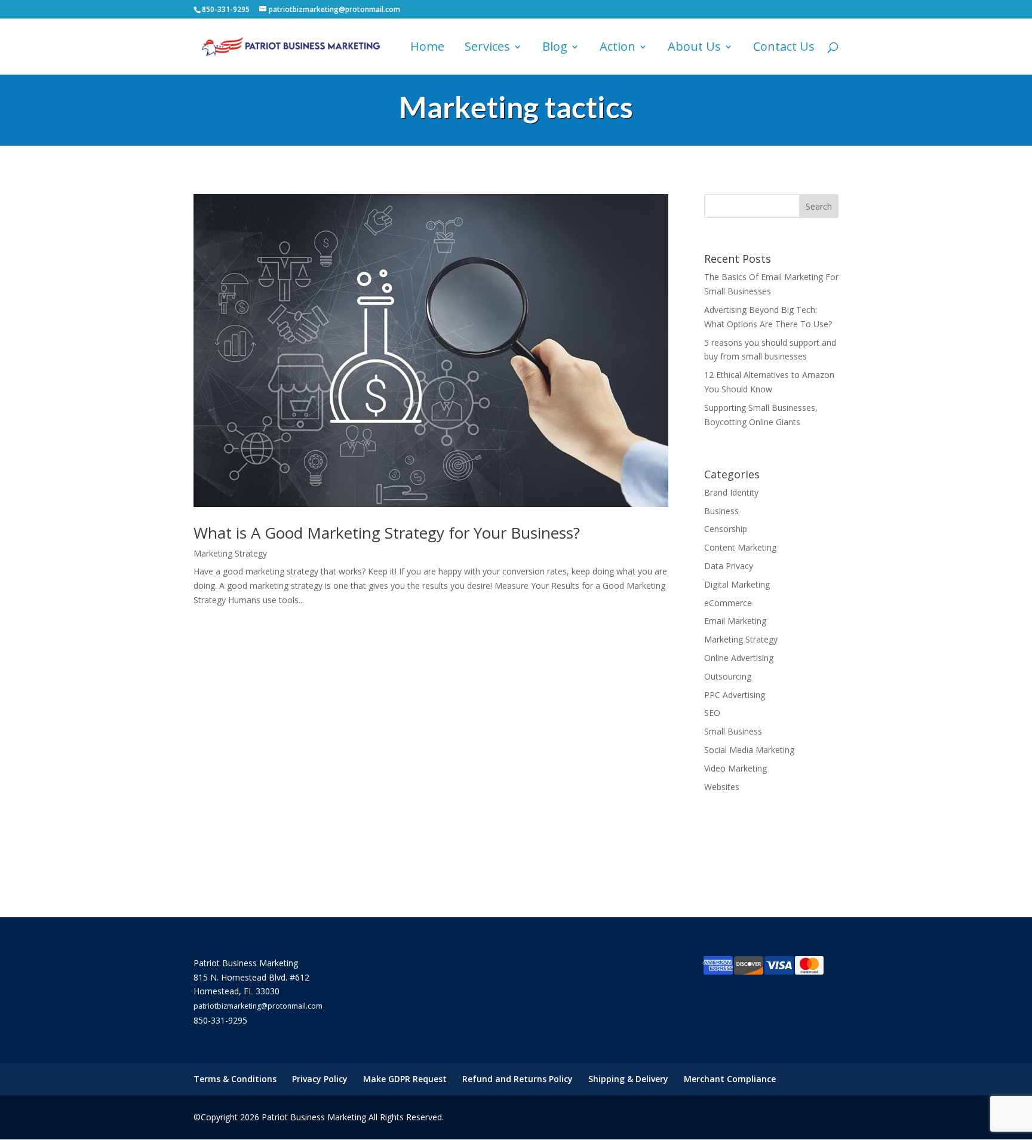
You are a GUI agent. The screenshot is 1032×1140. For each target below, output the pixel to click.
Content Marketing (740, 547)
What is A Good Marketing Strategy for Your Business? (387, 532)
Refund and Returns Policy (517, 1078)
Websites (721, 786)
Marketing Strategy (230, 553)
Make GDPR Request (405, 1078)
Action (617, 48)
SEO (712, 712)
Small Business (733, 731)
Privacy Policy (320, 1078)
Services (487, 48)
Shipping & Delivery (628, 1078)
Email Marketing (735, 620)
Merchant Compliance (730, 1078)
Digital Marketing (737, 584)
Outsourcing (727, 676)
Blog (554, 48)
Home (427, 48)
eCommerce (728, 603)
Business (721, 511)
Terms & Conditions (235, 1078)
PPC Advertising (734, 694)
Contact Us (784, 48)
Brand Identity (731, 492)
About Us (694, 48)
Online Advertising (738, 657)
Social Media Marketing (749, 749)
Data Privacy (728, 565)
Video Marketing (735, 768)
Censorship (725, 528)
